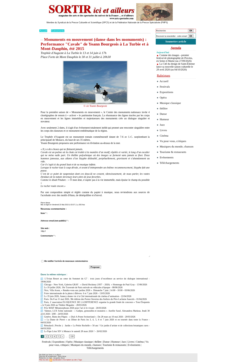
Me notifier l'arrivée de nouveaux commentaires (66, 261)
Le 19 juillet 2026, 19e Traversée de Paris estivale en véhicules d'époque (77, 287)
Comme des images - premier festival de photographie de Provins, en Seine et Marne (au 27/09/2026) (174, 58)
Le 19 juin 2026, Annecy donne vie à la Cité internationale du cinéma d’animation (81, 296)
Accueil (43, 30)
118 (72, 336)
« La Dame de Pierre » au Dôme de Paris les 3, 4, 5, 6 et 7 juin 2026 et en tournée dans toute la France (96, 319)
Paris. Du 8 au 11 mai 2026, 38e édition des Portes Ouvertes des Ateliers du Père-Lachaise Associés (89, 299)
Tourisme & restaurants (114, 345)
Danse (106, 341)
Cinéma (140, 341)
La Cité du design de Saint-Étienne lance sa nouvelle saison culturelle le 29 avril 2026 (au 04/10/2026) (175, 66)
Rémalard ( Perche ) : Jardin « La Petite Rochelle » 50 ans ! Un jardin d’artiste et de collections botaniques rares (96, 325)
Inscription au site (70, 360)
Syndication (57, 360)
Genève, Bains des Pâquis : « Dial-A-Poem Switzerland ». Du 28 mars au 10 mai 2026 (83, 317)
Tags (80, 360)
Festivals (46, 341)
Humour (115, 341)
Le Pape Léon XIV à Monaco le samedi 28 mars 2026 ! (69, 331)
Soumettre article (175, 41)
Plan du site (43, 360)
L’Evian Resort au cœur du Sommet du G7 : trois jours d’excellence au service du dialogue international (96, 278)
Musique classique (83, 341)
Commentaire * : (48, 236)
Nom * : (44, 213)
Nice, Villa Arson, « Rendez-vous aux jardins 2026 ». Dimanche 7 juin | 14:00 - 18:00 (83, 290)
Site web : (45, 228)
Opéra (69, 341)
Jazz (124, 341)
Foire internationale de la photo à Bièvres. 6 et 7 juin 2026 (70, 293)
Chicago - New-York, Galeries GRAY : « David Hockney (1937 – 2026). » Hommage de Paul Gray (89, 284)
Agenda (176, 47)
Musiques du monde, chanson (86, 345)
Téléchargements (95, 348)
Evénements (57, 30)
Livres (131, 341)
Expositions (58, 341)
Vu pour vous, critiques (172, 141)
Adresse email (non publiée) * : (55, 221)
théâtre (98, 341)
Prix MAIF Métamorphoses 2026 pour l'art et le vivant (69, 308)
